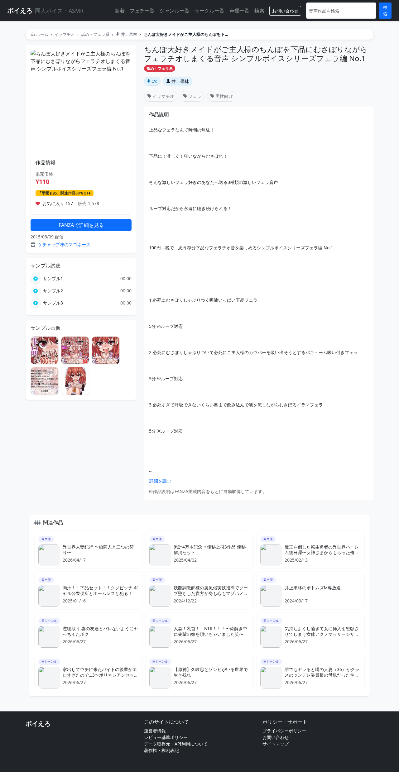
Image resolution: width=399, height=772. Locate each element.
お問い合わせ (285, 11)
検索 (259, 10)
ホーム (42, 34)
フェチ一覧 (142, 10)
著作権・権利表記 (161, 750)
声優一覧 (239, 10)
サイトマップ (275, 744)
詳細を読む (160, 481)
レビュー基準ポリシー (166, 737)
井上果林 (129, 34)
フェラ (194, 96)
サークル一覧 (209, 10)
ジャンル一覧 (175, 10)
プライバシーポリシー (284, 731)
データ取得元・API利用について (176, 744)
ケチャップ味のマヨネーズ (64, 244)
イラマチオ (65, 34)
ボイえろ (38, 723)
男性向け (224, 96)
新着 (120, 10)
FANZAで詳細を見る (81, 225)
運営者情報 (155, 731)
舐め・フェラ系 (95, 34)
